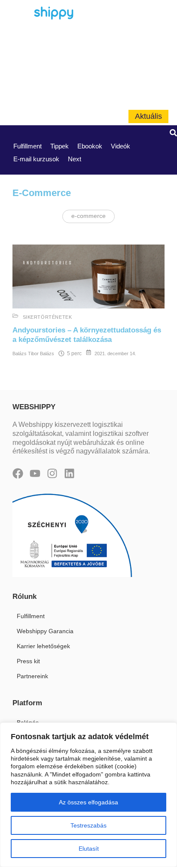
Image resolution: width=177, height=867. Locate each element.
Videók (120, 146)
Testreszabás (88, 825)
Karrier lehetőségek (43, 646)
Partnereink (32, 676)
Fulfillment (27, 146)
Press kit (28, 661)
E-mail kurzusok (36, 159)
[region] (88, 794)
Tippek (59, 146)
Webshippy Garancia (45, 631)
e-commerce (88, 216)
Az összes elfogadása (88, 802)
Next (74, 159)
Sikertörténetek (47, 317)
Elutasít (89, 848)
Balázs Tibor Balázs (33, 353)
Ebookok (89, 146)
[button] (173, 134)
